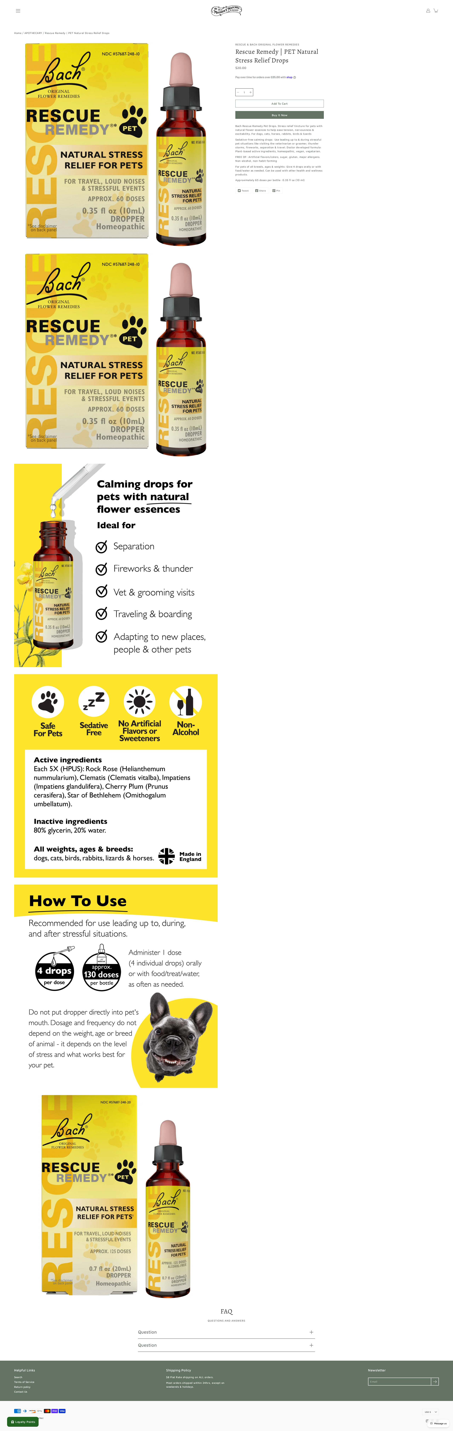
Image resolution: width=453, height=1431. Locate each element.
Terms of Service (24, 1381)
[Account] (428, 10)
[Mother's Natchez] (226, 10)
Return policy (22, 1386)
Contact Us (20, 1391)
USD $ (428, 1412)
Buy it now (279, 115)
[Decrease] (238, 92)
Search (18, 1377)
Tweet (245, 190)
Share (262, 190)
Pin (278, 190)
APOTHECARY (33, 32)
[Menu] (18, 10)
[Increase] (250, 92)
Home (17, 32)
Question (147, 1331)
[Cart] (436, 10)
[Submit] (435, 1382)
